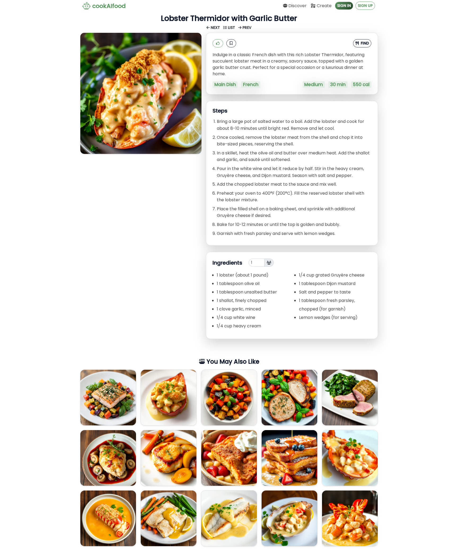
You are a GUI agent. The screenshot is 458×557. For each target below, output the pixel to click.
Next (215, 27)
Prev (246, 27)
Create (324, 6)
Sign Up (365, 5)
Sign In (344, 5)
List (231, 27)
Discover (297, 6)
